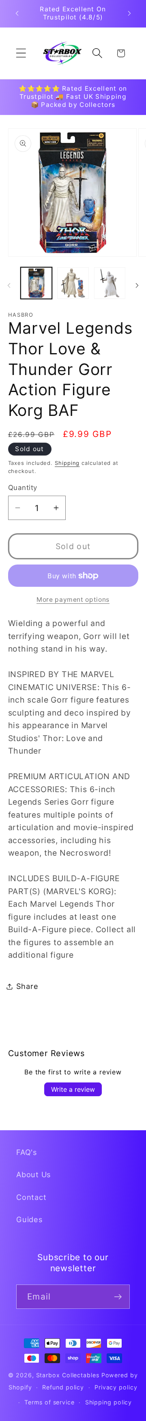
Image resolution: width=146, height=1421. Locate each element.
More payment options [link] (73, 599)
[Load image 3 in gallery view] (110, 283)
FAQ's (26, 1152)
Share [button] (27, 986)
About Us (33, 1174)
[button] (20, 53)
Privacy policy (115, 1387)
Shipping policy (108, 1402)
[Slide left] (9, 285)
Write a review (73, 1089)
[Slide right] (137, 285)
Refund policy (63, 1387)
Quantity (22, 488)
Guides (29, 1219)
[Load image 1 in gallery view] (36, 283)
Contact (31, 1197)
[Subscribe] (117, 1297)
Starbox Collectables (67, 1375)
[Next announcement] (129, 13)
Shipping (67, 463)
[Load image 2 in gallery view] (73, 283)
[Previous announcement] (17, 13)
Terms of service (49, 1402)
